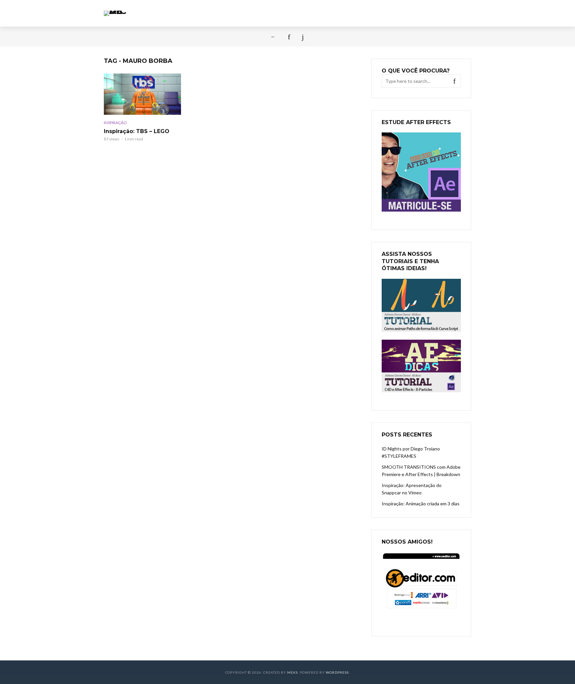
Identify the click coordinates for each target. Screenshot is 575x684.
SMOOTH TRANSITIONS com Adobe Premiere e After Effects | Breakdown (421, 470)
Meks (292, 672)
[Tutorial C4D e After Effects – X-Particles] (421, 366)
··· (272, 36)
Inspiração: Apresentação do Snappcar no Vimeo (412, 488)
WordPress (337, 672)
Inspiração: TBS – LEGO (136, 131)
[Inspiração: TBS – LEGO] (142, 94)
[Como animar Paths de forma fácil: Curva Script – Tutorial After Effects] (421, 305)
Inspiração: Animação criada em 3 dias (421, 503)
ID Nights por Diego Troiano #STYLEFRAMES (411, 452)
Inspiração (115, 122)
